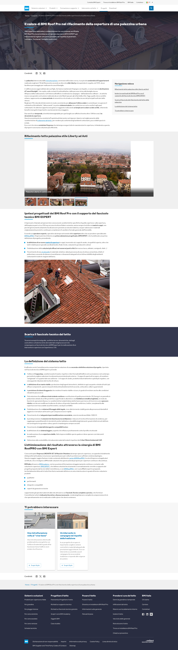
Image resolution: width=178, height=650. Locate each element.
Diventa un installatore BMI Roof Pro (95, 604)
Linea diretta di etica (109, 642)
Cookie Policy (94, 642)
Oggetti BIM (55, 619)
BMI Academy (44, 464)
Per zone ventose (30, 624)
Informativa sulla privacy (78, 642)
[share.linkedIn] (36, 73)
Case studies (55, 624)
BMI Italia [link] (130, 2)
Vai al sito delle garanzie (121, 619)
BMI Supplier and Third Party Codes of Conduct (49, 646)
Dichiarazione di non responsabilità (45, 642)
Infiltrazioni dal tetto (120, 604)
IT (151, 2)
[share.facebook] (44, 73)
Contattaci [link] (139, 2)
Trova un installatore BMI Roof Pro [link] (114, 2)
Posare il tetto (87, 600)
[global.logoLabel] (27, 8)
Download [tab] (112, 8)
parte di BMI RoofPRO (77, 458)
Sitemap (72, 646)
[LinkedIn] (147, 614)
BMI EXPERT (45, 466)
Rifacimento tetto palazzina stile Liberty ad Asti (132, 89)
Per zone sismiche (31, 614)
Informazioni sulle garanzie (92, 609)
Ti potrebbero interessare (124, 111)
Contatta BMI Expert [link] (93, 2)
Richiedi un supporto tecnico (61, 604)
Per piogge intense (31, 609)
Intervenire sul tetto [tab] (89, 8)
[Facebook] (143, 614)
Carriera (145, 604)
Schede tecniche (30, 628)
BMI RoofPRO (29, 236)
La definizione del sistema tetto (126, 106)
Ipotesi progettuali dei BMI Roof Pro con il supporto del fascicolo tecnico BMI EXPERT (130, 94)
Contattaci (146, 609)
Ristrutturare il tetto (120, 624)
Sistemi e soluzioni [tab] (38, 8)
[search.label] (151, 8)
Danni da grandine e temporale (124, 600)
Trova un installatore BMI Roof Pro (125, 628)
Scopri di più (35, 565)
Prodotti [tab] (53, 8)
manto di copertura (52, 242)
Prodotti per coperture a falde (35, 600)
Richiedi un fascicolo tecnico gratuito (64, 609)
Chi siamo (145, 600)
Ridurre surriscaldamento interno (125, 609)
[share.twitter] (40, 73)
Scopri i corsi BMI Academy (60, 614)
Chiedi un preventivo (120, 633)
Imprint (63, 642)
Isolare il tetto (118, 614)
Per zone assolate (30, 619)
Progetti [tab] (104, 8)
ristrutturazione (52, 81)
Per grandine (29, 604)
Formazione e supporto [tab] (68, 8)
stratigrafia (45, 252)
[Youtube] (151, 614)
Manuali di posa (87, 614)
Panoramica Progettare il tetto (62, 600)
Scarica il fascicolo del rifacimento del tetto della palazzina (132, 101)
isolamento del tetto (44, 120)
